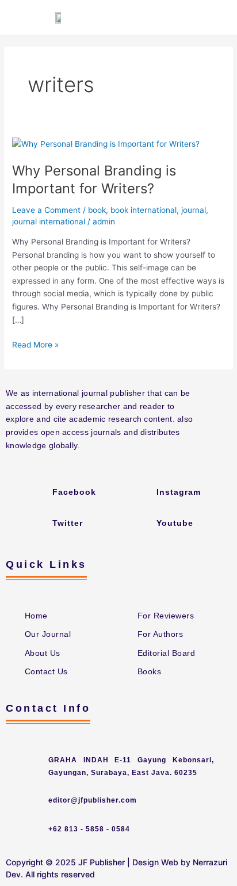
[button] (217, 17)
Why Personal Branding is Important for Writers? (94, 179)
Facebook (74, 492)
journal (193, 210)
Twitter (67, 523)
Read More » (35, 343)
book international (143, 210)
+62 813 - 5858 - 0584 (89, 829)
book (97, 210)
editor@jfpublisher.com (92, 800)
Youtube (174, 523)
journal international (48, 221)
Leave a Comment (46, 210)
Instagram (178, 492)
